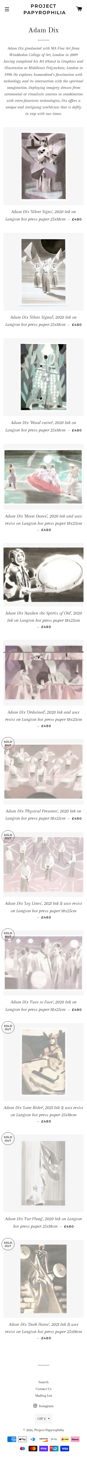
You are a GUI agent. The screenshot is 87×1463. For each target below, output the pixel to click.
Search (43, 1382)
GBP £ (41, 1418)
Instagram (46, 1406)
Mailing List (43, 1395)
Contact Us (44, 1389)
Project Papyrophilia (43, 9)
